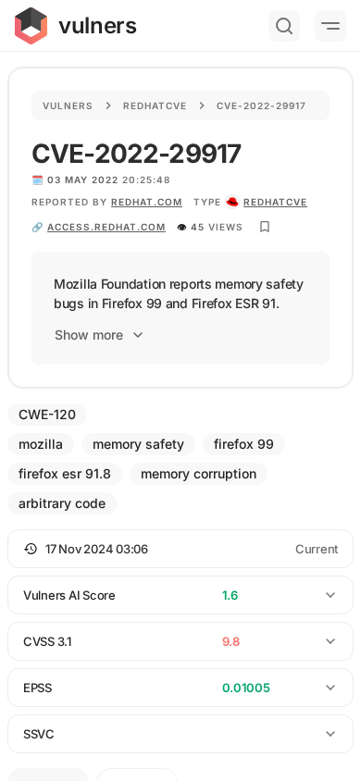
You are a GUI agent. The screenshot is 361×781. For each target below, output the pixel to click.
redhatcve (275, 201)
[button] (180, 548)
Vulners (68, 105)
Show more (89, 334)
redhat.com (146, 201)
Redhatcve (155, 105)
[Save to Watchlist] (265, 227)
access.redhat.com (106, 226)
